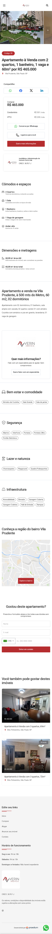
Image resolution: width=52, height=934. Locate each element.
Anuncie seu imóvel (9, 831)
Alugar (4, 826)
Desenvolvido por (20, 928)
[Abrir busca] (47, 5)
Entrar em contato (26, 649)
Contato (5, 837)
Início (4, 816)
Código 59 (8, 53)
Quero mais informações (26, 144)
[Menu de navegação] (5, 5)
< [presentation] (4, 30)
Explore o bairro (26, 581)
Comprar (5, 821)
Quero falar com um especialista (26, 372)
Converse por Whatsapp (28, 126)
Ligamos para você (28, 135)
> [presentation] (47, 30)
